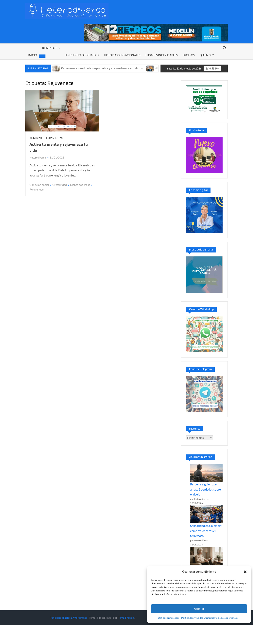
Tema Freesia (126, 617)
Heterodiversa (37, 157)
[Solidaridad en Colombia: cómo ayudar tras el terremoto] (206, 514)
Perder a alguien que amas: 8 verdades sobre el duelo (205, 489)
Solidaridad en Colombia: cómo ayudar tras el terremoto (206, 531)
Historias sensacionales (122, 55)
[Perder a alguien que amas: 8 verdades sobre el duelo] (206, 473)
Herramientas (53, 137)
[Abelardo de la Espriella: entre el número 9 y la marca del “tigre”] (136, 68)
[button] (245, 572)
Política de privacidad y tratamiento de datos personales (209, 617)
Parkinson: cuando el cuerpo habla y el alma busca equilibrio (88, 68)
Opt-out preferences (168, 617)
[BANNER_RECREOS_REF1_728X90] (156, 32)
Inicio (32, 55)
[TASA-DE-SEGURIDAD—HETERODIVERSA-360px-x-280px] (204, 99)
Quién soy (207, 55)
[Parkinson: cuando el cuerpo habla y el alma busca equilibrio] (206, 556)
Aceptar (199, 608)
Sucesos (188, 55)
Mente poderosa (80, 184)
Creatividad (59, 184)
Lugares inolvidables (161, 55)
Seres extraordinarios (82, 55)
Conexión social (39, 184)
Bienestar (49, 48)
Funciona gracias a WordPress (68, 617)
